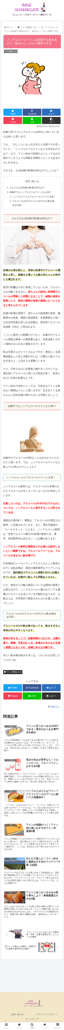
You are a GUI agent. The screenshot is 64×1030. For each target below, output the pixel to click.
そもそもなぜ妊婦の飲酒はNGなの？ (27, 187)
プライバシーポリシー (47, 1014)
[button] (57, 558)
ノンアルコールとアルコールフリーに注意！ (34, 196)
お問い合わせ (17, 1014)
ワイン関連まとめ (14, 672)
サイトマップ (32, 1019)
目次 (27, 181)
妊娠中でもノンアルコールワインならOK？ (30, 192)
